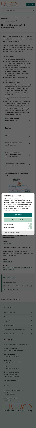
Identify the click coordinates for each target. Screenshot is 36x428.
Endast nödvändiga (18, 220)
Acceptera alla (18, 214)
